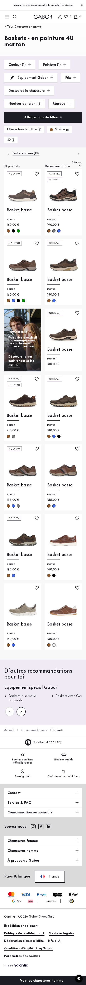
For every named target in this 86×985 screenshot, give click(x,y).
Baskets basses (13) (26, 153)
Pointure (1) (52, 64)
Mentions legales (61, 933)
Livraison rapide (63, 759)
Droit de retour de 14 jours (63, 776)
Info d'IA (54, 941)
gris (54, 231)
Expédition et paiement (21, 925)
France (53, 876)
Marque (59, 103)
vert (18, 231)
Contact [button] (14, 793)
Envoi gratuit (22, 776)
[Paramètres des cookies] (79, 978)
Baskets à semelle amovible (22, 698)
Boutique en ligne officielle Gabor (22, 761)
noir (13, 231)
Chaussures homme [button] (23, 850)
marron (8, 231)
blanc (54, 645)
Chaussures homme (34, 730)
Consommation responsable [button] (30, 812)
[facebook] (40, 826)
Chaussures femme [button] (23, 841)
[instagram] (33, 826)
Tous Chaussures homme (24, 26)
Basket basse (19, 210)
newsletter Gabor (62, 5)
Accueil (9, 730)
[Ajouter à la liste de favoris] (37, 173)
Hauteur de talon (23, 103)
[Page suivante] (21, 711)
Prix (68, 77)
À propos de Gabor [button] (23, 860)
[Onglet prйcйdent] (7, 153)
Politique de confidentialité (24, 933)
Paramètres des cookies (22, 956)
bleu (59, 231)
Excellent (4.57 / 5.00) (47, 742)
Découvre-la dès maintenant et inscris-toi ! (21, 361)
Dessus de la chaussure (27, 90)
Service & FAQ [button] (20, 802)
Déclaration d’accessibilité (24, 941)
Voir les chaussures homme (42, 980)
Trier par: (77, 163)
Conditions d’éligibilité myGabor (28, 948)
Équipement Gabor (32, 77)
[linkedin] (48, 826)
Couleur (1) (18, 64)
